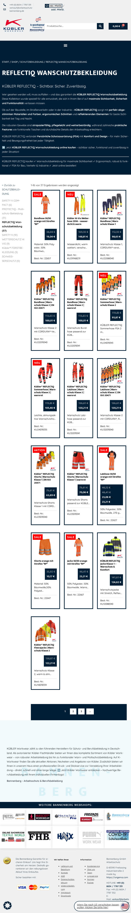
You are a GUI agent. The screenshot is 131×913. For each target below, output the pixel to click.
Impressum (65, 892)
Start (5, 61)
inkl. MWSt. (55, 5)
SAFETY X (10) (10, 234)
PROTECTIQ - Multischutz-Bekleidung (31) (13, 213)
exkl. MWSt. (57, 9)
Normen (90, 879)
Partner (90, 882)
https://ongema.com (117, 877)
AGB (63, 876)
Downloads (66, 896)
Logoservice (92, 876)
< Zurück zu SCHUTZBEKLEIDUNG (11, 189)
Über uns (91, 869)
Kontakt (64, 872)
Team (89, 872)
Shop (15, 61)
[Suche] (100, 26)
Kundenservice (93, 866)
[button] (65, 45)
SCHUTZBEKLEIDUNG (31, 61)
